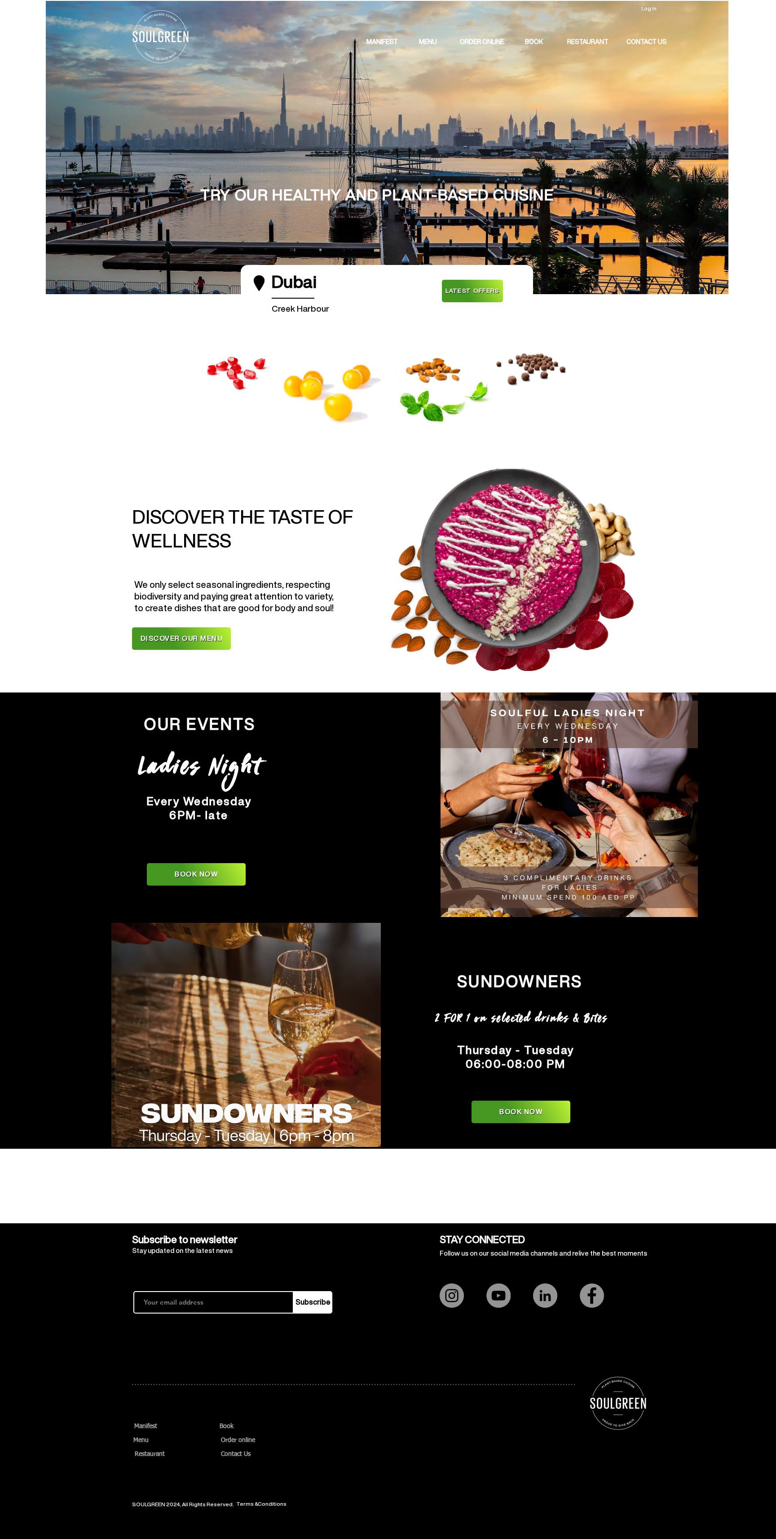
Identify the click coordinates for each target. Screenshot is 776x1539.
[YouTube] (498, 1295)
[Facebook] (592, 1295)
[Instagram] (452, 1295)
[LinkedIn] (545, 1295)
